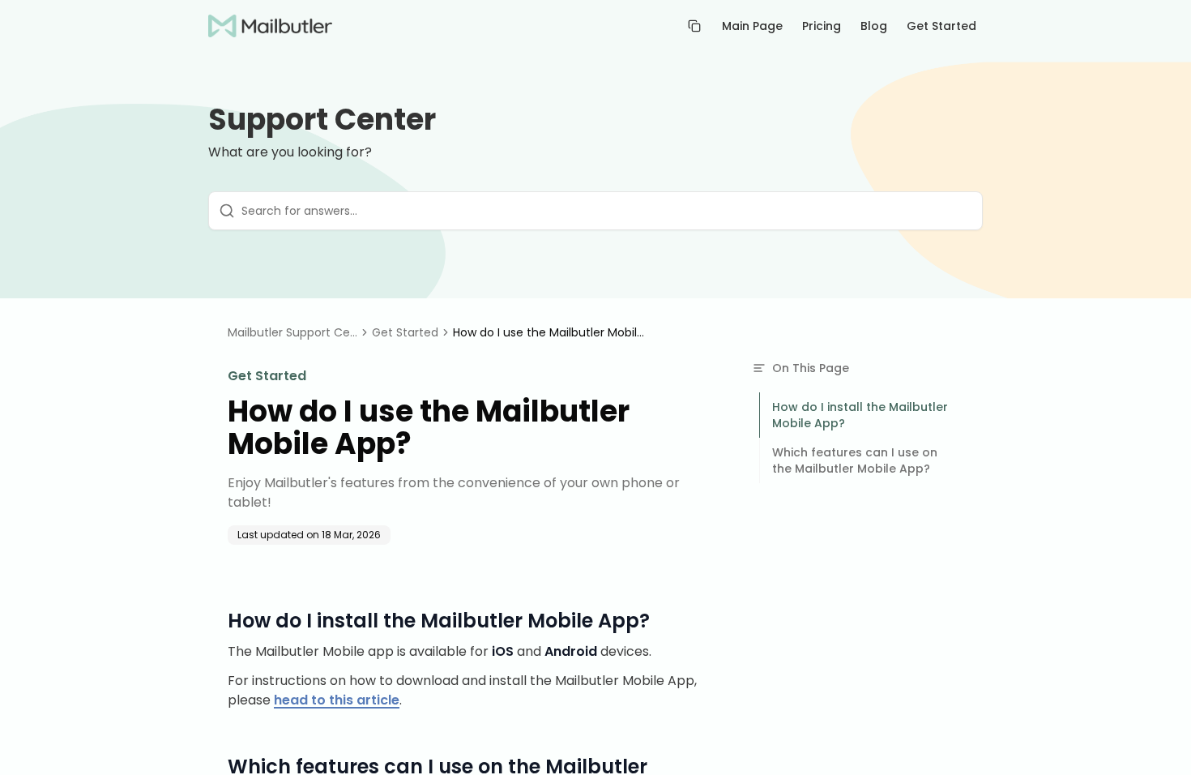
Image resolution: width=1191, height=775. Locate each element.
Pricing (821, 26)
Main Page (752, 26)
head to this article (336, 700)
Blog (873, 26)
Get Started (941, 26)
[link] (550, 332)
